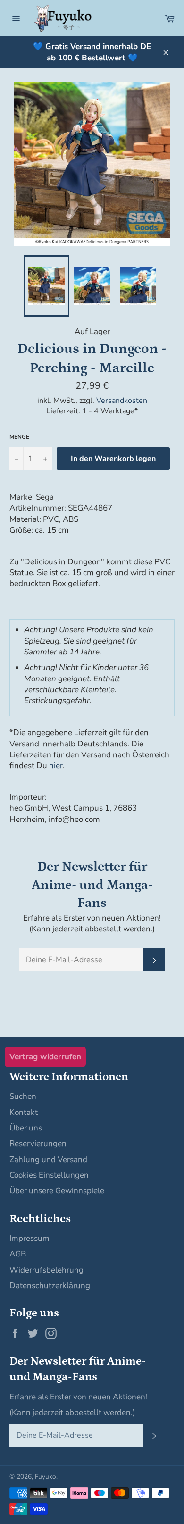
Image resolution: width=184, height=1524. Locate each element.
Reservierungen (38, 1143)
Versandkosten (121, 400)
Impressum (29, 1238)
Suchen (22, 1096)
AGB (17, 1253)
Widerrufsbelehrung (46, 1269)
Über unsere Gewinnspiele (56, 1190)
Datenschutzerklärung (49, 1285)
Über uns (25, 1127)
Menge (19, 437)
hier (56, 765)
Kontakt (23, 1112)
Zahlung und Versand (48, 1159)
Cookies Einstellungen (49, 1175)
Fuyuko (45, 1476)
